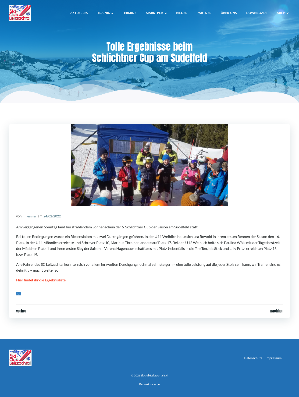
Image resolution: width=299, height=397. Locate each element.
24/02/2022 (52, 216)
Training (105, 13)
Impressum (274, 358)
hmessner (30, 216)
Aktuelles (79, 13)
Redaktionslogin (149, 384)
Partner (204, 13)
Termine (129, 13)
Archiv (283, 13)
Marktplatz (156, 13)
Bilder (181, 13)
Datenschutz (253, 358)
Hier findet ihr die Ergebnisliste (41, 280)
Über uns (229, 13)
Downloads (256, 13)
